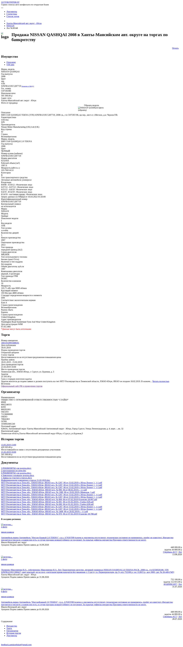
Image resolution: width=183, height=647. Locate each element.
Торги (9, 628)
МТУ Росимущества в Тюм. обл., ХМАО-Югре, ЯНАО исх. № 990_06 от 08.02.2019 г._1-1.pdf (44, 490)
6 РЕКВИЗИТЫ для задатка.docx (16, 473)
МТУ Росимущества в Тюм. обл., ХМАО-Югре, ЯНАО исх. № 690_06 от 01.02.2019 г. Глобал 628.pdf (47, 504)
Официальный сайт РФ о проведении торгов (21, 386)
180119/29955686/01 (10, 343)
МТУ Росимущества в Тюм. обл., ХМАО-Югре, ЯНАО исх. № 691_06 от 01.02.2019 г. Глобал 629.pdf (47, 502)
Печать (175, 48)
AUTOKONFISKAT (10, 2)
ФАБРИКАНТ (170, 584)
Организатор (12, 631)
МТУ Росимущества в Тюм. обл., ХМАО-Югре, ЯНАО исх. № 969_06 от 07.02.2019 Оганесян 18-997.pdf (49, 499)
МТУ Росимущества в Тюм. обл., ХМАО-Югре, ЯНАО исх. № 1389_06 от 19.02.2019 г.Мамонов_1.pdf (48, 492)
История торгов (13, 633)
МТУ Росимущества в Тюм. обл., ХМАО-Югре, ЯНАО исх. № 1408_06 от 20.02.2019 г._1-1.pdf (44, 511)
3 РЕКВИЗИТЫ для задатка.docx (16, 468)
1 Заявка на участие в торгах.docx (16, 478)
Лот (180, 552)
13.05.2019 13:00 (8, 445)
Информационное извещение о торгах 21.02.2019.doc (25, 480)
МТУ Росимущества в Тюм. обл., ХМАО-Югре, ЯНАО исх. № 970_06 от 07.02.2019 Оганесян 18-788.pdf (49, 514)
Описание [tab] (11, 62)
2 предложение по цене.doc (13, 470)
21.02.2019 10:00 (8, 452)
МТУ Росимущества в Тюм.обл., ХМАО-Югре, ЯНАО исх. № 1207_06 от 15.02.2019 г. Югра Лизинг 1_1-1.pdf (51, 483)
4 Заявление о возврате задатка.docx (17, 475)
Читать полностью (160, 381)
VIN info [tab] (10, 64)
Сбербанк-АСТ (170, 552)
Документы (11, 635)
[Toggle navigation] (2, 7)
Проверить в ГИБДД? (28, 86)
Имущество (11, 626)
